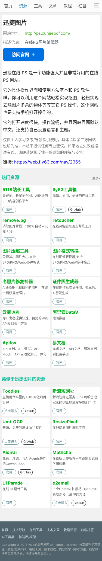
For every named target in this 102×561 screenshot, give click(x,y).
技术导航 (18, 530)
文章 (53, 5)
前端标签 (87, 530)
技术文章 (53, 530)
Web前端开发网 (38, 545)
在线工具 (35, 530)
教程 (68, 5)
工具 (38, 5)
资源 (23, 5)
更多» (96, 178)
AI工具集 (8, 537)
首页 (8, 5)
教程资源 (70, 530)
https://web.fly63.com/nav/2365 (47, 162)
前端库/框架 (27, 537)
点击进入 (10, 411)
